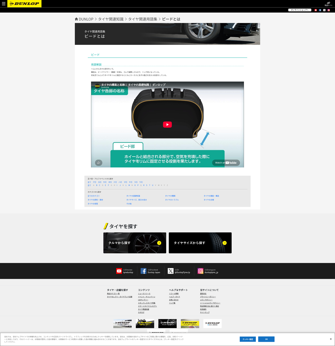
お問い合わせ (173, 300)
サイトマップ (205, 312)
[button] (3, 3)
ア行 (94, 182)
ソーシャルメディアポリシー (210, 303)
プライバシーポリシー (208, 297)
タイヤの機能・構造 (211, 196)
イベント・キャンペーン (146, 297)
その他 (129, 203)
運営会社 (203, 293)
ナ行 (115, 182)
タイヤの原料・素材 (95, 199)
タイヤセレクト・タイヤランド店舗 (119, 297)
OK (266, 339)
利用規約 (203, 309)
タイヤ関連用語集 (142, 19)
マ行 (125, 182)
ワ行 (141, 182)
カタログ (141, 312)
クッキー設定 (248, 339)
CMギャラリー (143, 300)
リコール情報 (173, 293)
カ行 (99, 182)
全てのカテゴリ (94, 196)
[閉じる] (331, 339)
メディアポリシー (206, 300)
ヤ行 (130, 182)
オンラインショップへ (300, 10)
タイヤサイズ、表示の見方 (136, 199)
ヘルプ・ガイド (174, 297)
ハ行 (120, 182)
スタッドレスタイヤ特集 (146, 303)
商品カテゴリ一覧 (113, 293)
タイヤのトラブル (172, 199)
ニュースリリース (144, 293)
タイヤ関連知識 (111, 19)
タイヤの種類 (170, 196)
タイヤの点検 (209, 199)
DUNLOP (86, 19)
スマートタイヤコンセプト (147, 306)
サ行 (105, 182)
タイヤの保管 (93, 203)
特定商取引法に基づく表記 (209, 306)
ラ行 (136, 182)
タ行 (110, 182)
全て (89, 182)
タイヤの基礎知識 (133, 196)
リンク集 (172, 303)
